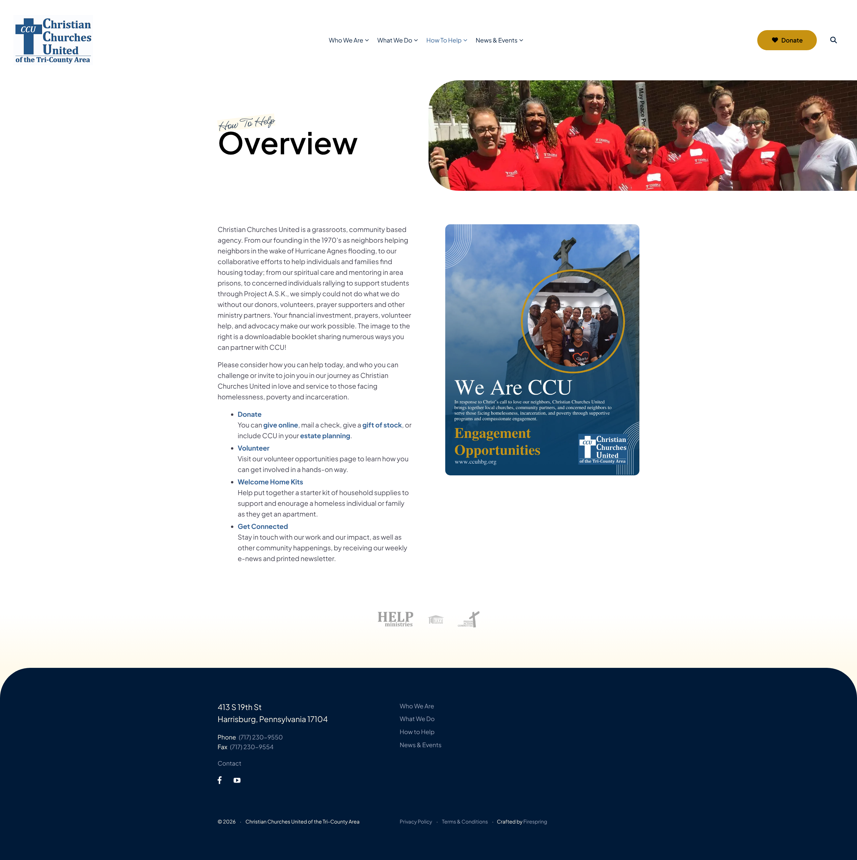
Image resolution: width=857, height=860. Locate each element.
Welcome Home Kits (270, 482)
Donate (792, 40)
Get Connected (263, 526)
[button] (834, 40)
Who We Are (346, 40)
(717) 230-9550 (261, 737)
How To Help (444, 40)
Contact (229, 763)
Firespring (535, 821)
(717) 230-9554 (252, 747)
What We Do (394, 40)
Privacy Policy (416, 821)
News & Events (497, 40)
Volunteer (253, 448)
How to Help (417, 731)
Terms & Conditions (465, 821)
